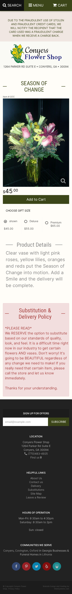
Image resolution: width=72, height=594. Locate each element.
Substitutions (36, 489)
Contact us (36, 482)
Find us (35, 457)
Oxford (34, 550)
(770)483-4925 (37, 453)
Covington (21, 550)
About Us (36, 478)
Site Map (36, 493)
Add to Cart (36, 199)
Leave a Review (36, 497)
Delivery (36, 485)
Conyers (8, 550)
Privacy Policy (14, 589)
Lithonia (47, 554)
